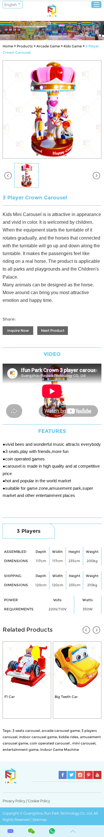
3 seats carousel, (26, 730)
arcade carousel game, (61, 730)
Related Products (28, 629)
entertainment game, (21, 749)
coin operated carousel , (50, 743)
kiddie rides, (69, 737)
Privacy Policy (14, 801)
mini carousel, (84, 743)
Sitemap (39, 819)
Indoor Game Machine (59, 749)
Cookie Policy (39, 801)
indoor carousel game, (38, 737)
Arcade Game (48, 46)
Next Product (52, 330)
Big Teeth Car (66, 697)
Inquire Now (18, 330)
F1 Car (9, 697)
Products (25, 46)
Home (8, 46)
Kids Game (73, 46)
